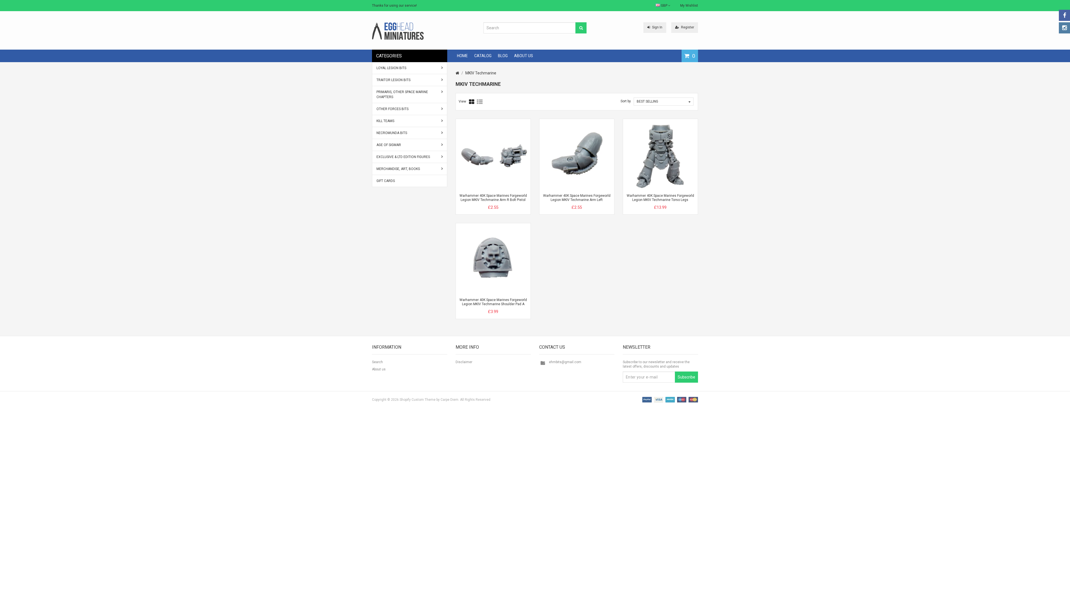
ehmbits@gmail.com (565, 362)
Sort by (626, 101)
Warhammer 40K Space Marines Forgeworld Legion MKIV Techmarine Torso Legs (660, 198)
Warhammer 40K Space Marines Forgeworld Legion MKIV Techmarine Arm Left (577, 198)
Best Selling (647, 101)
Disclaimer (464, 362)
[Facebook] (1064, 15)
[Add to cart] (483, 202)
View (462, 101)
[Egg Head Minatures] (398, 31)
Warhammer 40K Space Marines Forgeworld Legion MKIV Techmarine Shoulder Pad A (493, 302)
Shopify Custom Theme (418, 400)
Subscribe (686, 377)
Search (377, 362)
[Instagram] (1064, 27)
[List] (480, 102)
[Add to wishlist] (503, 202)
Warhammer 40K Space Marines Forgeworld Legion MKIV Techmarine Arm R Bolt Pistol (493, 198)
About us (379, 369)
